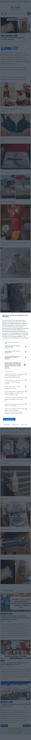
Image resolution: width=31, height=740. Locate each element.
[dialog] (15, 370)
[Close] (28, 315)
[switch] (25, 346)
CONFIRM (9, 419)
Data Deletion (7, 424)
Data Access (15, 424)
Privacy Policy (24, 424)
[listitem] (15, 343)
